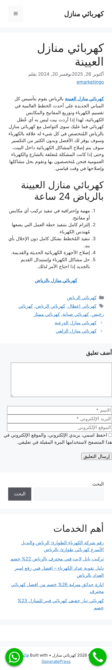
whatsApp (14, 657)
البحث (98, 484)
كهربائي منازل (84, 14)
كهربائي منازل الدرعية (76, 322)
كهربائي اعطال (82, 306)
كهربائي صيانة (76, 314)
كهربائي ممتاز (47, 314)
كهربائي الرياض (82, 297)
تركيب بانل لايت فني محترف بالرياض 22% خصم (57, 559)
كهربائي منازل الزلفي (76, 331)
